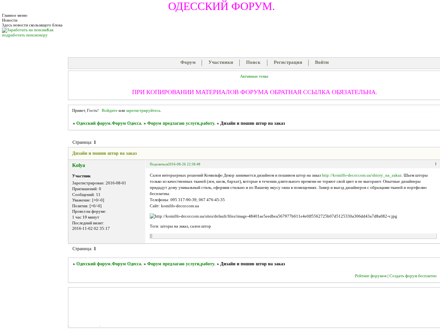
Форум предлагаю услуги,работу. (181, 123)
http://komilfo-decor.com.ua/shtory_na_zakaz (362, 175)
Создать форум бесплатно (413, 276)
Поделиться (159, 164)
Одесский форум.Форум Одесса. (109, 123)
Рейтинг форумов (371, 276)
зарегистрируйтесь (143, 110)
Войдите (110, 110)
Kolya (78, 165)
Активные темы (254, 76)
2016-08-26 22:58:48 (184, 164)
